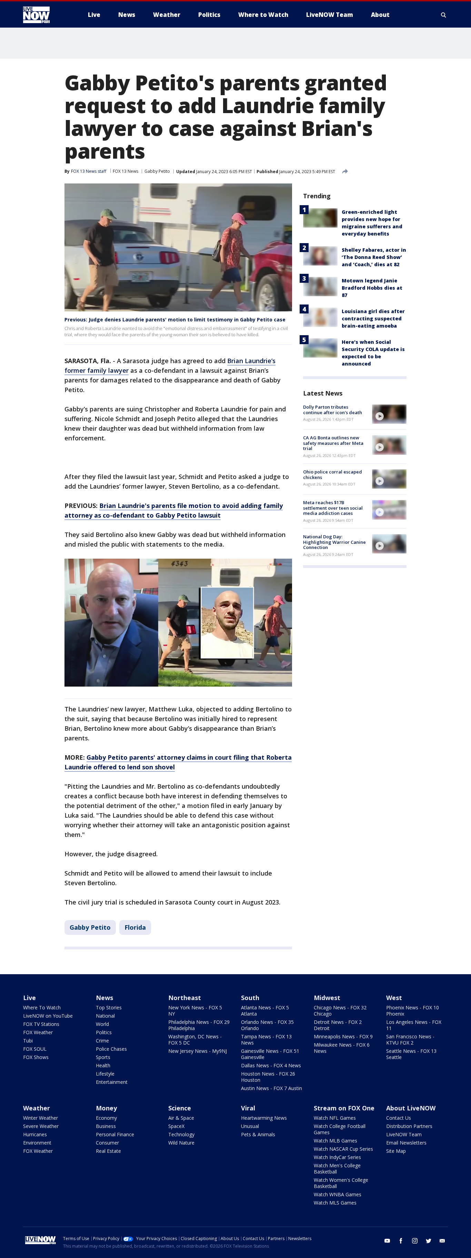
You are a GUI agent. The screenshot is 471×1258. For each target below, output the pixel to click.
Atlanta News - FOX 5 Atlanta (265, 1010)
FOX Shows (36, 1057)
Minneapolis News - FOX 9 (343, 1036)
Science (179, 1108)
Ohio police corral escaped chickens (332, 474)
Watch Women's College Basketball (341, 1183)
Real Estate (108, 1151)
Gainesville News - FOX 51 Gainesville (270, 1054)
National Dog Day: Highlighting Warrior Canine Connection (334, 541)
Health (103, 1065)
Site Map (396, 1151)
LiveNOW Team (404, 1134)
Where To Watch (42, 1007)
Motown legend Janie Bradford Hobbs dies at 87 (372, 287)
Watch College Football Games (339, 1129)
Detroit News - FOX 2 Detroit (338, 1025)
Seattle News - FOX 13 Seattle (411, 1054)
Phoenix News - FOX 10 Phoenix (412, 1010)
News (104, 998)
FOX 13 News (125, 171)
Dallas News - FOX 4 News (271, 1065)
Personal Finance (115, 1134)
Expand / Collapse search (444, 15)
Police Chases (111, 1049)
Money (106, 1108)
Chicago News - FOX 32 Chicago (340, 1010)
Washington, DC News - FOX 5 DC (195, 1039)
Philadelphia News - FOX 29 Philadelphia (199, 1025)
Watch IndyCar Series (337, 1157)
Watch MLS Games (335, 1202)
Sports (103, 1057)
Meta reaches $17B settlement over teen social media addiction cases (333, 507)
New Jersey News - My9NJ (197, 1051)
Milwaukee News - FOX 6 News (342, 1047)
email (442, 1240)
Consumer (107, 1142)
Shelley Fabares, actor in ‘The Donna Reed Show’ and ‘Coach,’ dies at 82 (374, 257)
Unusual (250, 1126)
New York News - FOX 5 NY (195, 1010)
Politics (104, 1032)
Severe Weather (41, 1126)
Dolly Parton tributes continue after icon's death (332, 410)
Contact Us (398, 1118)
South (250, 998)
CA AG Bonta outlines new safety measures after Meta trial (333, 443)
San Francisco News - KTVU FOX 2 (410, 1039)
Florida (135, 927)
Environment (37, 1142)
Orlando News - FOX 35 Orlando (267, 1025)
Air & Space (181, 1118)
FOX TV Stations (41, 1024)
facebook (401, 1240)
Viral (248, 1108)
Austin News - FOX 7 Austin (271, 1088)
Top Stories (109, 1007)
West (394, 998)
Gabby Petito (157, 171)
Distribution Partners (409, 1126)
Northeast (184, 998)
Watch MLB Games (335, 1140)
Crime (102, 1040)
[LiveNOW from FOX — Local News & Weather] (46, 15)
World (102, 1024)
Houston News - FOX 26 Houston (268, 1076)
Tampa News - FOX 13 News (266, 1039)
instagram (414, 1240)
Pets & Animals (258, 1134)
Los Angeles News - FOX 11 (413, 1025)
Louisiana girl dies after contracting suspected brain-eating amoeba (373, 318)
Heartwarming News (264, 1118)
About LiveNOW (410, 1108)
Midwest (327, 998)
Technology (181, 1134)
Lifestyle (105, 1073)
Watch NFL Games (335, 1118)
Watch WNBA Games (337, 1194)
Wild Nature (181, 1142)
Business (106, 1126)
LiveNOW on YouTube (48, 1015)
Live (29, 998)
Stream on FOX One (344, 1108)
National (105, 1015)
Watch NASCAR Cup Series (343, 1149)
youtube (387, 1240)
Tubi (28, 1040)
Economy (106, 1118)
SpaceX (176, 1126)
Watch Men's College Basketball (337, 1168)
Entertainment (112, 1082)
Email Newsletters (406, 1142)
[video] (389, 414)
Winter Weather (40, 1118)
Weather (36, 1108)
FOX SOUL (35, 1049)
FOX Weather (38, 1032)
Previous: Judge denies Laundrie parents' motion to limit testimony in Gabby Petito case (174, 319)
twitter (428, 1240)
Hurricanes (35, 1134)
